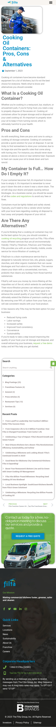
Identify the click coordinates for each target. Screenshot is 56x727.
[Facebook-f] (4, 609)
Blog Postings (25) (13, 382)
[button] (50, 2)
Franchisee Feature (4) (15, 387)
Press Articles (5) (12, 397)
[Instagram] (26, 609)
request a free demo (42, 343)
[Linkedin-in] (20, 609)
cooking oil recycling (11, 238)
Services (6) (10, 406)
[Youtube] (15, 609)
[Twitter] (9, 609)
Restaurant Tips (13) (14, 402)
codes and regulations (21, 196)
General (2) (10, 392)
